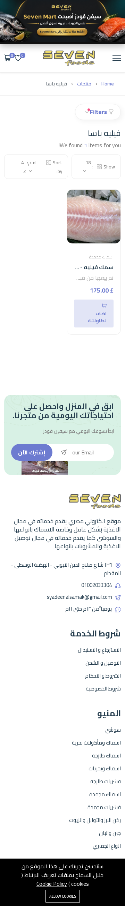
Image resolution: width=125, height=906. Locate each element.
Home (107, 83)
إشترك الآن (31, 452)
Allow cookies (62, 896)
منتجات (84, 83)
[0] (18, 58)
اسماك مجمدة (101, 257)
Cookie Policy (51, 883)
